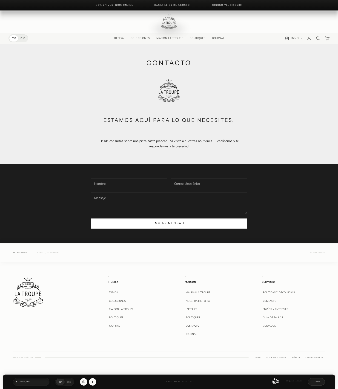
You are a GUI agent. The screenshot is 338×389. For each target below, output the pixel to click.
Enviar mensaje (169, 223)
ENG (22, 38)
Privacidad (185, 382)
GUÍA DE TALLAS (273, 317)
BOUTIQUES (197, 38)
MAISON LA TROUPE (169, 38)
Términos (193, 382)
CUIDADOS (269, 325)
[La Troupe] (28, 291)
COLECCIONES (140, 38)
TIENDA (119, 38)
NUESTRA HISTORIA (198, 301)
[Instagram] (83, 382)
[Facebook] (92, 382)
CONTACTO (192, 325)
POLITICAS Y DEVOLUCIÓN (279, 292)
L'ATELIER (191, 309)
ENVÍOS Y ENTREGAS (275, 309)
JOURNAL (218, 38)
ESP (14, 38)
